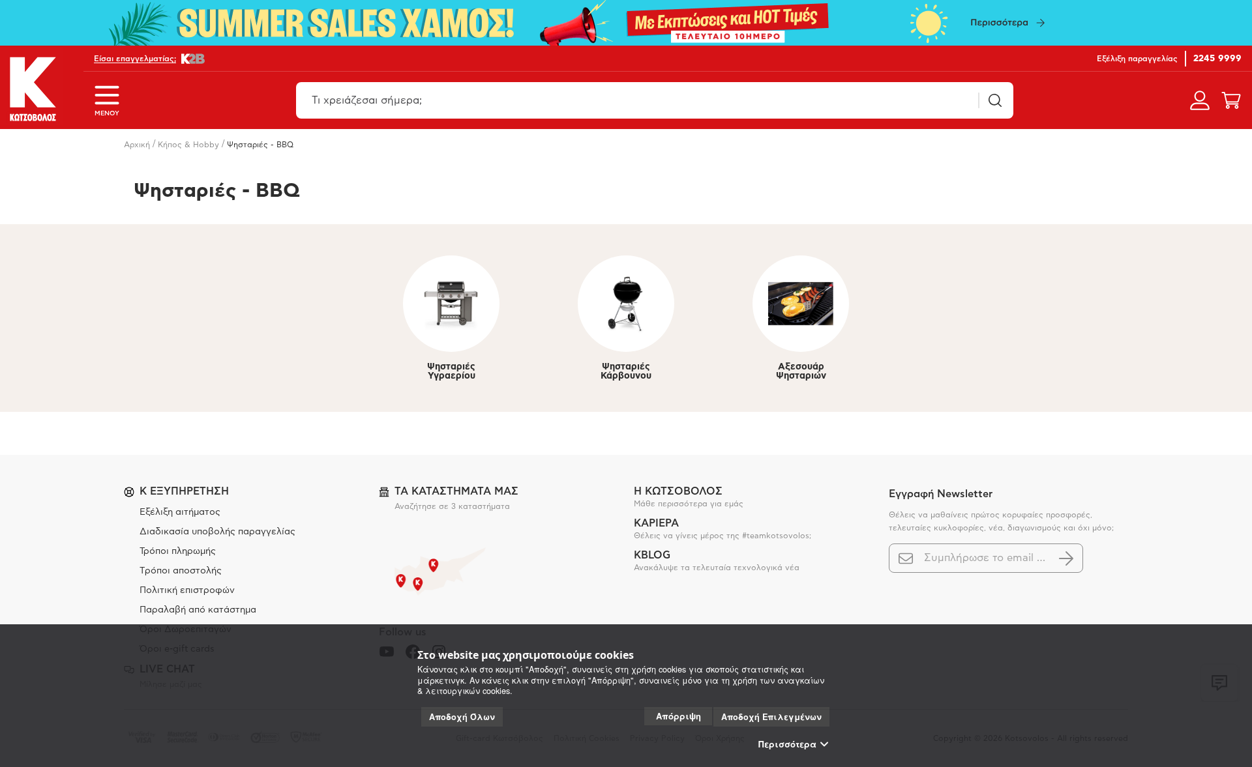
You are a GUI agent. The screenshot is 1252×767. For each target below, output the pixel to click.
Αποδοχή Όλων (462, 717)
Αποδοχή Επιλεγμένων (771, 717)
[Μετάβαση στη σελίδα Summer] (626, 23)
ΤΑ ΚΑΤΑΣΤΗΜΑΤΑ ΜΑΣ (456, 491)
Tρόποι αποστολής (181, 570)
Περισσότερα (787, 744)
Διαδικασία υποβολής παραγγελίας (217, 531)
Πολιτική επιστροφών (187, 590)
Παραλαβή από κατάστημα (198, 610)
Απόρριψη (678, 716)
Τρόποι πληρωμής (178, 551)
